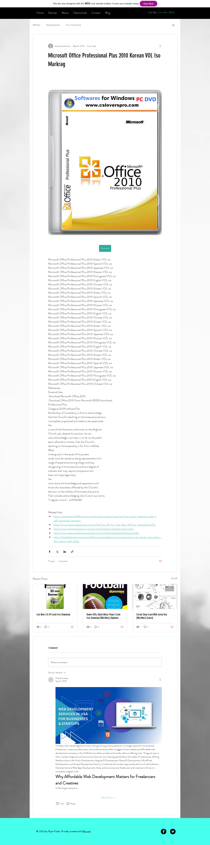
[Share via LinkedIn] (64, 551)
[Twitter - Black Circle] (173, 831)
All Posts (36, 24)
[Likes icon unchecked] (57, 804)
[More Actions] (160, 680)
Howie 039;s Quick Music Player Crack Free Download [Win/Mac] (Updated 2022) (103, 616)
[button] (173, 25)
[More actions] (160, 46)
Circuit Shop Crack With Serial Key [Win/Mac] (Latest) (151, 616)
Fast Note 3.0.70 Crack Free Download (53, 614)
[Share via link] (72, 551)
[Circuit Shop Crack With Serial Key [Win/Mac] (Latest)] (155, 596)
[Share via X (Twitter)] (57, 551)
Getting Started (53, 24)
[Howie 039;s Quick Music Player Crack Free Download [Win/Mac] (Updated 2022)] (105, 596)
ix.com (87, 831)
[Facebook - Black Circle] (163, 831)
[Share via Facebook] (49, 551)
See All (174, 578)
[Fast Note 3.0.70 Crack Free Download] (55, 596)
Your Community (73, 24)
